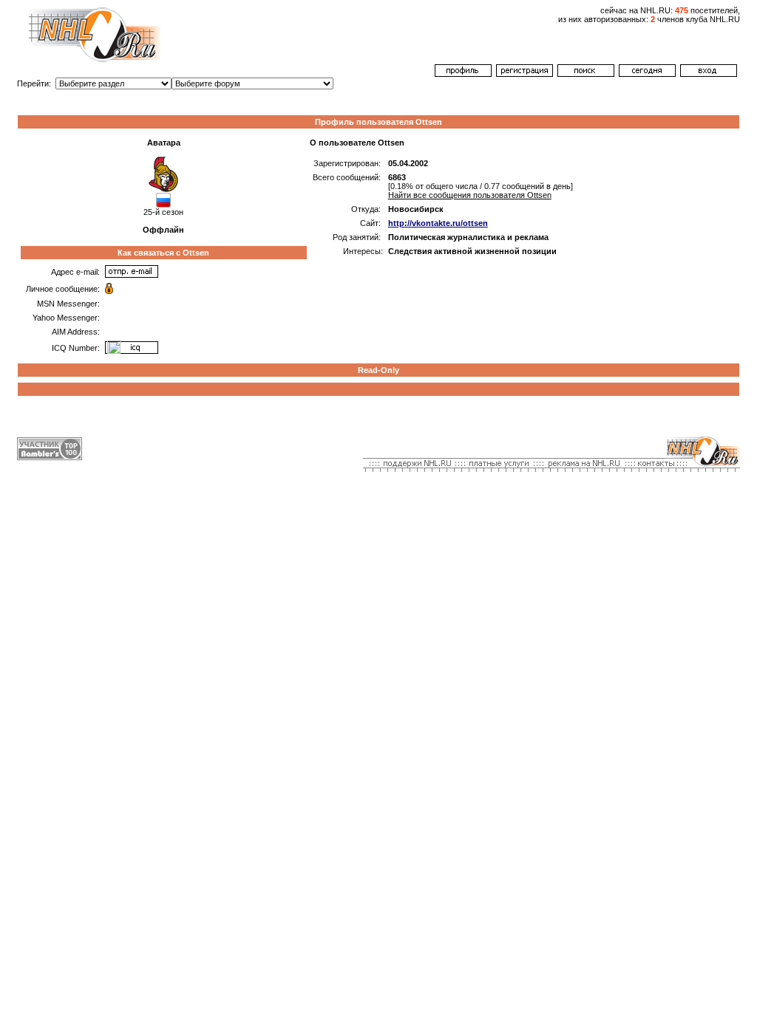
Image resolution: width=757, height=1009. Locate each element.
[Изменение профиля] (463, 73)
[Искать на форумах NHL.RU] (585, 73)
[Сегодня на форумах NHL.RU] (647, 73)
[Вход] (708, 73)
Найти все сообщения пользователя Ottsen (469, 195)
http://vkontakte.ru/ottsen (438, 223)
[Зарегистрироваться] (524, 73)
